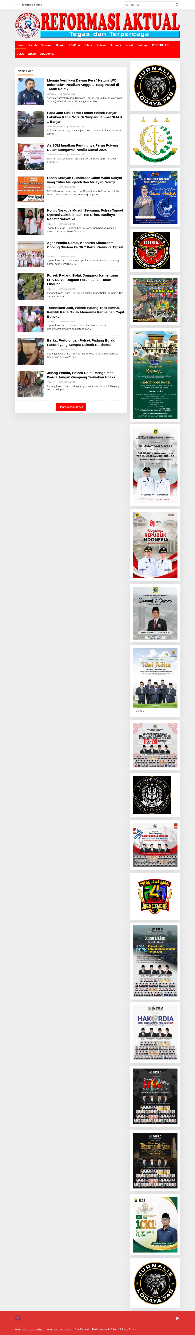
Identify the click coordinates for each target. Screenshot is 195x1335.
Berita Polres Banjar (56, 126)
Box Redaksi (82, 1329)
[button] (177, 5)
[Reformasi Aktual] (97, 25)
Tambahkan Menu (32, 4)
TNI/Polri (51, 187)
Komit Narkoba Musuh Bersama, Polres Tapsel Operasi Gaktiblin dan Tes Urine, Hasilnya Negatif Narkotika (85, 214)
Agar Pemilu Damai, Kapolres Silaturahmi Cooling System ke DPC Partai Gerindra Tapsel (85, 247)
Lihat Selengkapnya (71, 406)
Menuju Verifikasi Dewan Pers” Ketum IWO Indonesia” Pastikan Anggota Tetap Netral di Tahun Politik (83, 84)
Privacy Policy (128, 1329)
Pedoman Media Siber (104, 1329)
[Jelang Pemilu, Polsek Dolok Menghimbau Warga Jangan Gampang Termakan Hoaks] (66, 389)
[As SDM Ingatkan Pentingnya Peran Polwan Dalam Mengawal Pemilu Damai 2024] (58, 162)
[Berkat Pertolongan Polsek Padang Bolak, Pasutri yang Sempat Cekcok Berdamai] (77, 357)
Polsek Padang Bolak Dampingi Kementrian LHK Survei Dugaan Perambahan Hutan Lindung (82, 280)
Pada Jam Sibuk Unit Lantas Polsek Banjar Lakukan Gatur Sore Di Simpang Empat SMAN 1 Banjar (84, 117)
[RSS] (177, 1318)
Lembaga (51, 94)
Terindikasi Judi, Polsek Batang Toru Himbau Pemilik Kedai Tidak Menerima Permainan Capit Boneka (85, 312)
